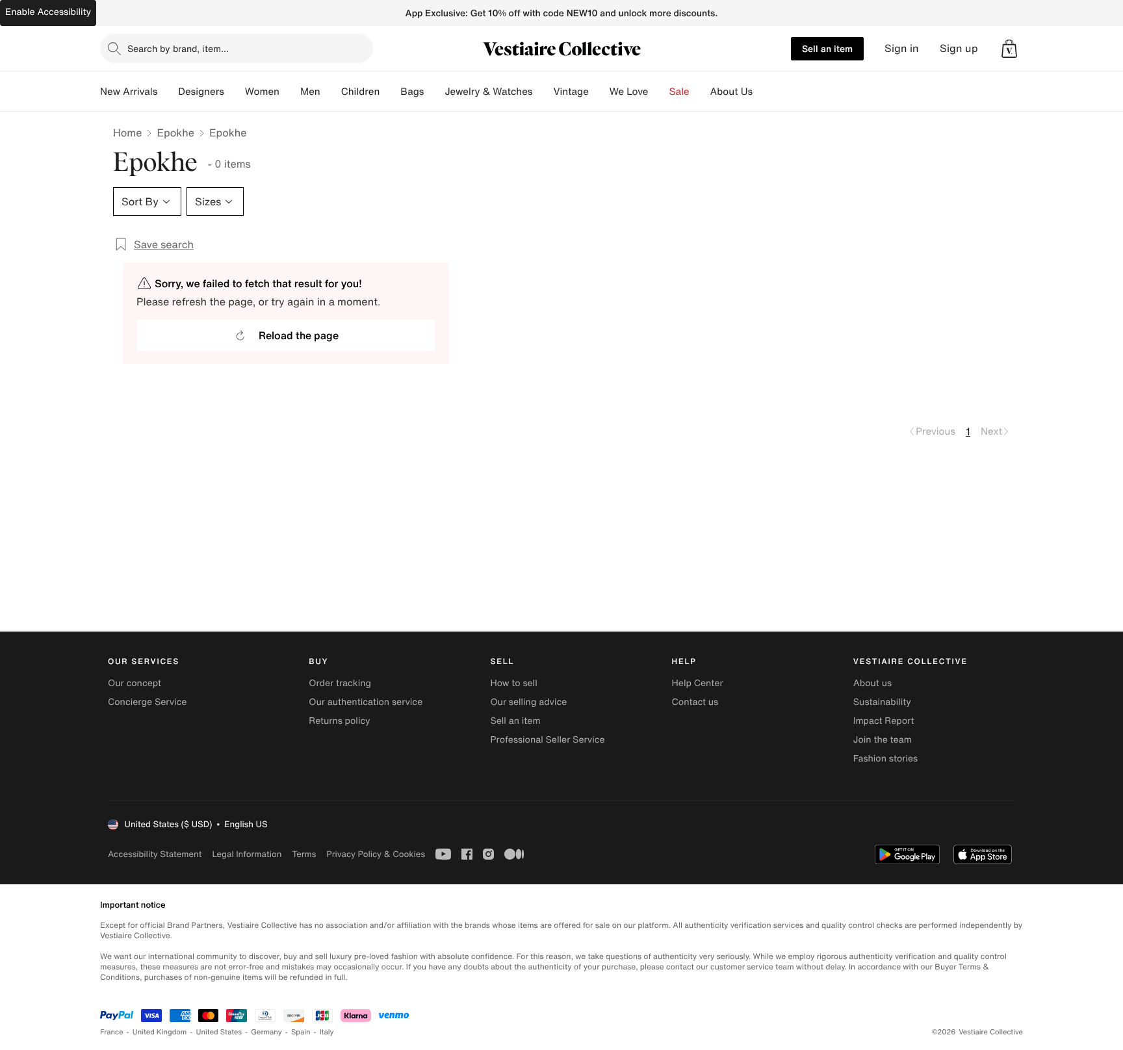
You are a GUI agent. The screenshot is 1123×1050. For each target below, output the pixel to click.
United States (219, 1032)
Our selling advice (528, 702)
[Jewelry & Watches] (542, 91)
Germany (266, 1032)
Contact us (695, 702)
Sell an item (827, 48)
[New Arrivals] (167, 91)
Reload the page (299, 335)
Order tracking (340, 683)
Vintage (570, 91)
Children (360, 91)
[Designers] (234, 91)
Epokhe (175, 132)
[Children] (390, 91)
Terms (304, 854)
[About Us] (763, 91)
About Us (731, 91)
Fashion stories (885, 758)
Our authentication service (365, 702)
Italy (327, 1032)
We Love (629, 91)
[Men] (331, 91)
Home (127, 132)
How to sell (513, 683)
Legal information (246, 854)
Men (310, 91)
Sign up (959, 48)
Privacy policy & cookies (375, 854)
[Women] (290, 91)
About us (872, 683)
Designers (201, 91)
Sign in (901, 48)
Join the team (882, 740)
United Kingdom (160, 1032)
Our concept (134, 683)
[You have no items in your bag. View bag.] (1009, 49)
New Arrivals (128, 91)
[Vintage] (599, 91)
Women (262, 91)
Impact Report (883, 721)
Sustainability (882, 702)
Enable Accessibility (48, 12)
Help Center (697, 683)
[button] (1009, 49)
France (111, 1032)
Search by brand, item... (178, 48)
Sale (679, 91)
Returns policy (339, 721)
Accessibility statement (154, 854)
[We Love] (659, 91)
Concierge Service (147, 702)
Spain (301, 1032)
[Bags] (434, 91)
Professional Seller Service (547, 740)
